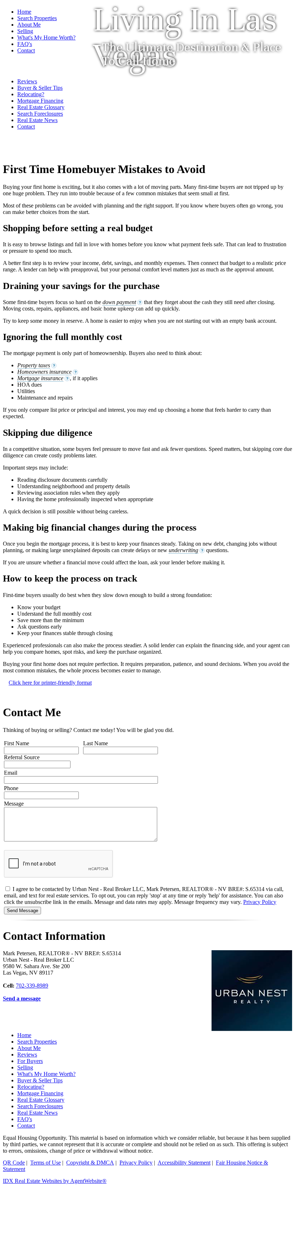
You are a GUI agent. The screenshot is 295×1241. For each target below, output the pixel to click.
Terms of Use (45, 1163)
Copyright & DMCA (90, 1163)
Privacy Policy (259, 902)
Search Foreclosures (40, 1106)
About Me (29, 1048)
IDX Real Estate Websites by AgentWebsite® (54, 1181)
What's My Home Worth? (46, 1074)
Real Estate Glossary (40, 1100)
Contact (26, 1126)
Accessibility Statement (184, 1163)
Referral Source (22, 757)
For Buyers (30, 1061)
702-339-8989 (32, 986)
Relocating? (30, 1087)
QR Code (14, 1163)
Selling (25, 1067)
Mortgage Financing (40, 1093)
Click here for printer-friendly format (50, 683)
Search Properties (37, 18)
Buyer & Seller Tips (40, 1080)
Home (24, 12)
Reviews (27, 1054)
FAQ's (24, 1119)
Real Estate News (37, 1113)
